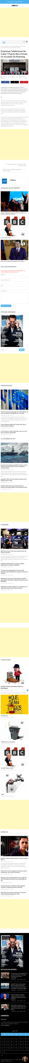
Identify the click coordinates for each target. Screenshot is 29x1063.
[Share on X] (14, 82)
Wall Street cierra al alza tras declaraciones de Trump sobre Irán (13, 551)
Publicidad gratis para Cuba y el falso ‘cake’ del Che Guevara (16, 164)
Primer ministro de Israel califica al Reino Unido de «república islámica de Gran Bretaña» (18, 997)
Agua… (3, 794)
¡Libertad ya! (4, 715)
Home (2, 46)
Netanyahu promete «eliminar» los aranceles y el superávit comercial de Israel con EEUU (14, 587)
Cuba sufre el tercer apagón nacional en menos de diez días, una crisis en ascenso (14, 871)
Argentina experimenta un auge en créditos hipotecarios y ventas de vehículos (12, 564)
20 (13, 1046)
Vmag (10, 1061)
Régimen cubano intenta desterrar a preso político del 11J (14, 859)
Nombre (3, 274)
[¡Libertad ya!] (14, 704)
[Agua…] (14, 783)
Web (2, 285)
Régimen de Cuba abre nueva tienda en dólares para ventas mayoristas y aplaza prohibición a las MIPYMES (14, 580)
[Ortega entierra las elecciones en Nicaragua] (14, 674)
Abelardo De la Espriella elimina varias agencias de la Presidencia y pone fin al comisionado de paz (14, 879)
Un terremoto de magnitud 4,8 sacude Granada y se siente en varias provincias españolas (19, 976)
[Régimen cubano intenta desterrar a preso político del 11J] (14, 846)
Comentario (4, 291)
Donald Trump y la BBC (6, 237)
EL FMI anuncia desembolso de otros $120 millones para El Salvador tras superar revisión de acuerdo (14, 572)
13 (13, 1043)
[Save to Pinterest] (24, 82)
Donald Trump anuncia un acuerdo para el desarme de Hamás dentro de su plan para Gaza (14, 486)
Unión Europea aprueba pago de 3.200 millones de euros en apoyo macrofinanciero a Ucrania (14, 412)
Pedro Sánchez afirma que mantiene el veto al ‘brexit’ (12, 261)
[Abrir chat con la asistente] (25, 1059)
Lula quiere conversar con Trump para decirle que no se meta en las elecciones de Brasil (19, 1007)
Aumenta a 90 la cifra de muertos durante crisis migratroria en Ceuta (14, 479)
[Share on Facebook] (5, 82)
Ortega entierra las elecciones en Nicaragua (12, 687)
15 (23, 1043)
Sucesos (3, 78)
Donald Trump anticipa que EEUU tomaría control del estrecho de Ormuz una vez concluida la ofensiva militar (14, 466)
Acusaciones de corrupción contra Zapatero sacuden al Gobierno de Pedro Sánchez (13, 886)
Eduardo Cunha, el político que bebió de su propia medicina (12, 170)
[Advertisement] (14, 22)
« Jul (2, 1055)
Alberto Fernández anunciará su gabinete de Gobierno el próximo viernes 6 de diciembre (13, 213)
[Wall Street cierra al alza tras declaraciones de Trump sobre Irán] (14, 539)
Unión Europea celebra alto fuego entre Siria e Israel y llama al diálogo (13, 425)
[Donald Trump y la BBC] (14, 757)
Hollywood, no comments (8, 742)
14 (18, 1043)
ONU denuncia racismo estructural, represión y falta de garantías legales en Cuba (13, 893)
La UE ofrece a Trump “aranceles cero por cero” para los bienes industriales (14, 432)
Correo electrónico (5, 280)
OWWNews (7, 46)
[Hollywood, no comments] (14, 730)
